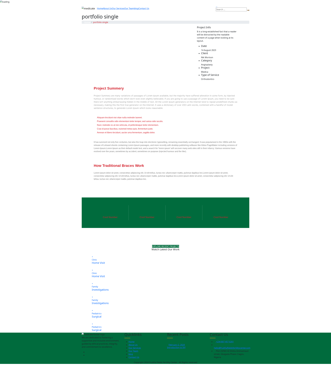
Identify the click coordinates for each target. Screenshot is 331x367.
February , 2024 (177, 344)
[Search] (248, 10)
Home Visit (98, 263)
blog (136, 8)
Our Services (118, 8)
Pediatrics (96, 313)
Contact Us (143, 8)
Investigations (100, 289)
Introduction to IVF (176, 347)
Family (95, 286)
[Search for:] (231, 9)
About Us (107, 8)
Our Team (129, 8)
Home (100, 8)
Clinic (94, 259)
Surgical (96, 316)
